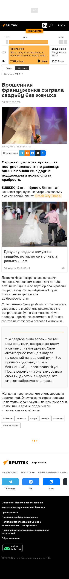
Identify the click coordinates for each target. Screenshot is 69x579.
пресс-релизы (10, 512)
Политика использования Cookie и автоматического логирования (21, 523)
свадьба (45, 418)
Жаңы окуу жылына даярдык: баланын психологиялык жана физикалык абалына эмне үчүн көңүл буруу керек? (28, 57)
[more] (63, 267)
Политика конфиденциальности (20, 517)
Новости (21, 418)
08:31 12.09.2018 (11, 102)
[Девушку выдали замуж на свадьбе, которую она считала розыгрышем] (34, 224)
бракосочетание (11, 425)
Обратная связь (10, 538)
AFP (6, 146)
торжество (58, 418)
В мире (33, 418)
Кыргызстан (10, 472)
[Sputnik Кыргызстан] (10, 26)
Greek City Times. (48, 196)
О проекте (8, 502)
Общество (8, 418)
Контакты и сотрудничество (18, 507)
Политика (28, 472)
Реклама (40, 507)
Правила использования (29, 502)
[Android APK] (13, 548)
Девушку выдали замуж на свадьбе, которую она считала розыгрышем (31, 256)
